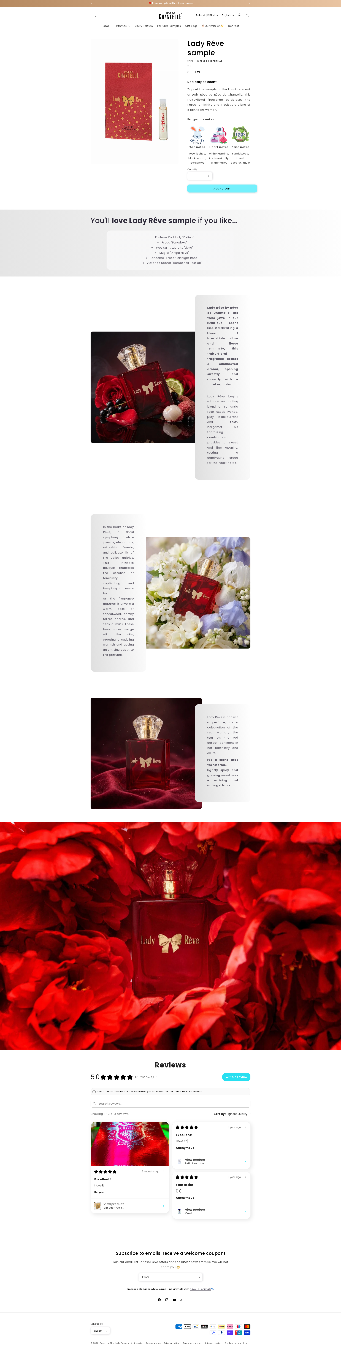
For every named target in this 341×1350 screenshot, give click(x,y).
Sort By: (219, 1114)
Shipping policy (213, 1343)
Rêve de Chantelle (110, 1343)
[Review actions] (163, 1171)
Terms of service (192, 1343)
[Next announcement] (249, 3)
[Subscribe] (198, 1277)
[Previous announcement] (92, 3)
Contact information (236, 1343)
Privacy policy (171, 1343)
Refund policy (153, 1343)
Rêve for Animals (200, 1289)
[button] (94, 15)
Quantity (192, 169)
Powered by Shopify (131, 1343)
